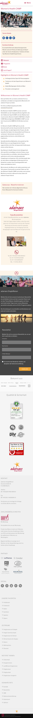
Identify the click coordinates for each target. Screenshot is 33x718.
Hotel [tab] (5, 67)
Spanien (18, 29)
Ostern (5, 642)
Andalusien (6, 602)
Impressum (6, 699)
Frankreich (6, 605)
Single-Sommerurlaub (9, 632)
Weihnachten (7, 645)
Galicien (5, 702)
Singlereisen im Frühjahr (10, 629)
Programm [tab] (7, 63)
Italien (5, 609)
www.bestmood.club (6, 108)
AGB (4, 693)
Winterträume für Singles (10, 639)
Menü (29, 3)
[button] (3, 715)
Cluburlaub (6, 659)
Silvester (6, 648)
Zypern (5, 618)
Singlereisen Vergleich (9, 675)
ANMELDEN (25, 369)
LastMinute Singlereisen (10, 666)
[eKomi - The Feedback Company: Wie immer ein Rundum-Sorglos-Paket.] (16, 417)
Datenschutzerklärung (9, 696)
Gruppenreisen (7, 663)
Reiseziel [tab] (6, 60)
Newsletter (6, 690)
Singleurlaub (7, 672)
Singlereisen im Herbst (9, 636)
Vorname (4, 338)
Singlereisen (7, 669)
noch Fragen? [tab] (8, 70)
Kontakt (5, 687)
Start (8, 29)
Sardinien (6, 612)
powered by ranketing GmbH (15, 716)
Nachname (5, 346)
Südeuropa (13, 29)
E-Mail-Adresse (6, 353)
